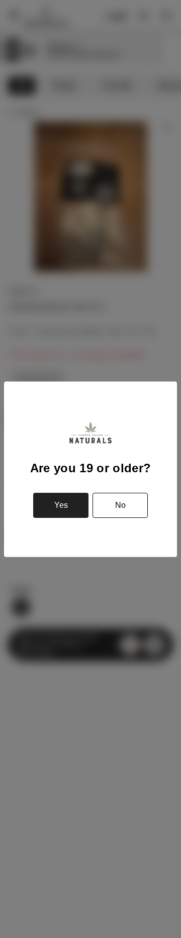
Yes (61, 505)
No (120, 505)
